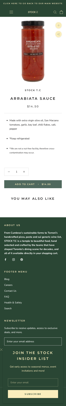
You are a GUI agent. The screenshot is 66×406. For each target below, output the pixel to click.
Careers (8, 285)
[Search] (55, 11)
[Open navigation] (11, 12)
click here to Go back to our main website (33, 3)
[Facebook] (5, 259)
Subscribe (33, 394)
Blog (6, 279)
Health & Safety (13, 302)
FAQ (6, 296)
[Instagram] (13, 259)
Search (8, 308)
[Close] (30, 349)
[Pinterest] (21, 259)
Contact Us (10, 291)
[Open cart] (61, 12)
